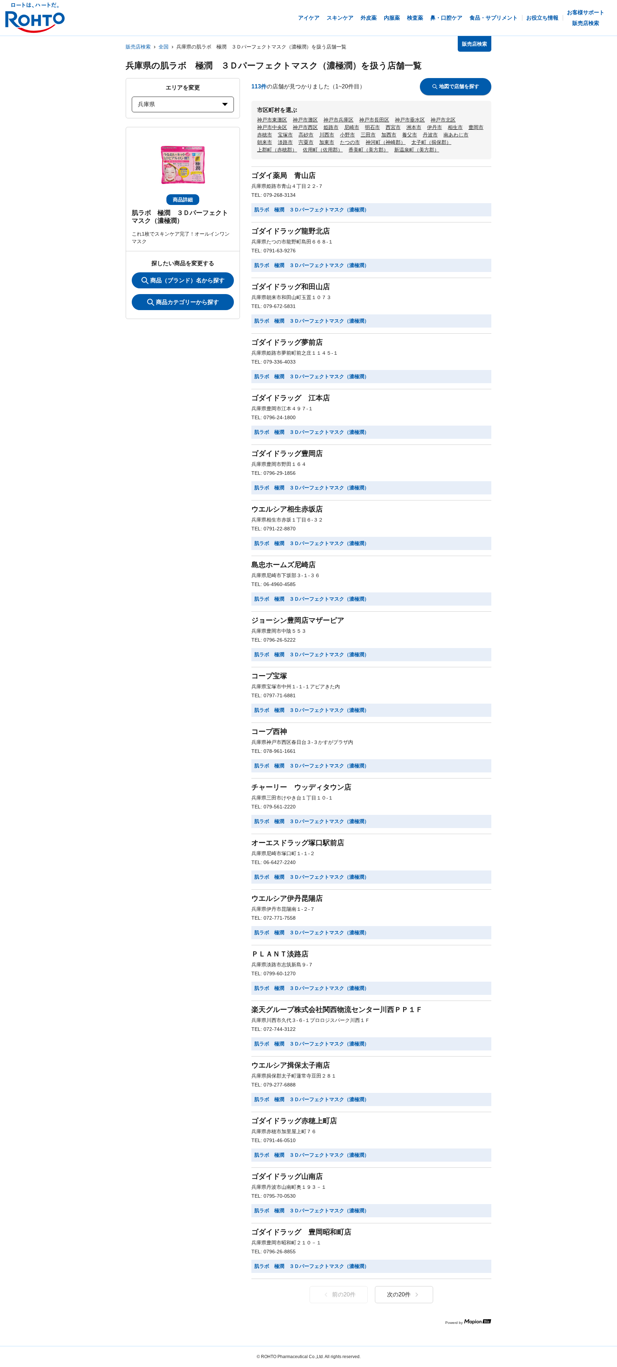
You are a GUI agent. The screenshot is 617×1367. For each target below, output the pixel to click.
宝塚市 (285, 135)
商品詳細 (183, 199)
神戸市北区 (443, 120)
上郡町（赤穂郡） (277, 150)
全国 (164, 47)
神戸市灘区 (305, 120)
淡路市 (285, 142)
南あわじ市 (455, 135)
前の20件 (344, 1294)
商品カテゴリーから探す (187, 302)
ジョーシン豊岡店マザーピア (297, 620)
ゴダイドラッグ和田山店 (290, 287)
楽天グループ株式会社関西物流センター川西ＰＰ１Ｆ (337, 1009)
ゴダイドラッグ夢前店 (287, 342)
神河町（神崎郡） (386, 142)
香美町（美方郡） (368, 150)
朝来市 (264, 142)
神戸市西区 (305, 127)
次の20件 (399, 1294)
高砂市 (306, 135)
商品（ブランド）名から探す (187, 280)
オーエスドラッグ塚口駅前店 (297, 843)
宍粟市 (306, 142)
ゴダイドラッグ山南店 (287, 1176)
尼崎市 (351, 127)
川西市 (326, 135)
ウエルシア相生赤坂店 (287, 509)
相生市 (455, 127)
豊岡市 (475, 127)
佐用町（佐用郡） (323, 150)
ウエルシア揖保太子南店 (290, 1065)
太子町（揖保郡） (431, 142)
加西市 (388, 135)
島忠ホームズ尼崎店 (283, 565)
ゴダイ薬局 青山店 (283, 175)
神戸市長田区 (374, 120)
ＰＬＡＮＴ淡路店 (279, 954)
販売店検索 (138, 47)
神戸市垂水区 (410, 120)
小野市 (347, 135)
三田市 (368, 135)
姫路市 (330, 127)
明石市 (372, 127)
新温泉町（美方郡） (416, 150)
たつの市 (350, 142)
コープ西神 (269, 731)
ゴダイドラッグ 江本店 (290, 398)
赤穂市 (264, 135)
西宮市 (393, 127)
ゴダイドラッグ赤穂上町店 (294, 1121)
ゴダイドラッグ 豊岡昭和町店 (301, 1232)
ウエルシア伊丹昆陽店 (287, 898)
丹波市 (430, 135)
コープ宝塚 (269, 676)
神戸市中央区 (272, 127)
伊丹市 (434, 127)
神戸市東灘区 (272, 120)
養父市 (409, 135)
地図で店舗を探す (459, 86)
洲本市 (413, 127)
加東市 (326, 142)
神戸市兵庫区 (338, 120)
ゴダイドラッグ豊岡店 (287, 453)
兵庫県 (146, 104)
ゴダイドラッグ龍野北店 (290, 231)
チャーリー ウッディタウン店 (301, 787)
